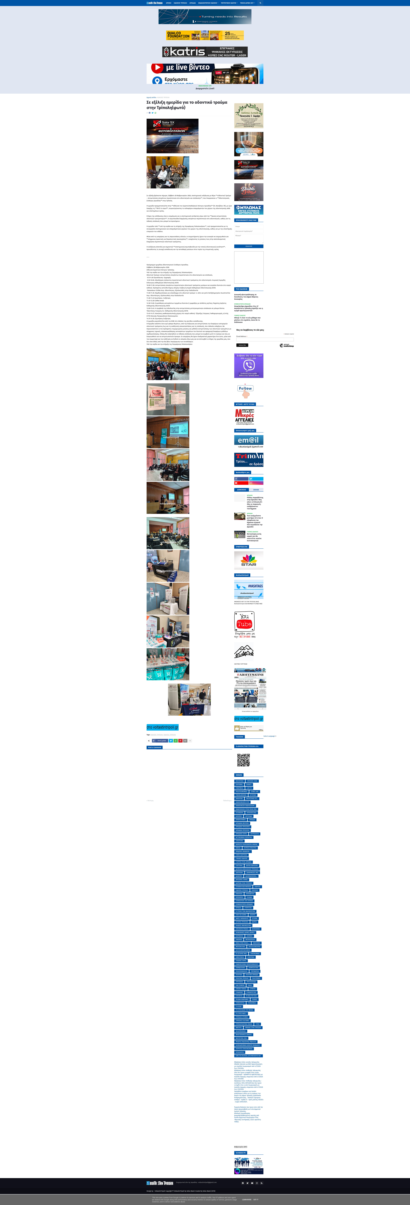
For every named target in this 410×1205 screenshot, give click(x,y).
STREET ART (254, 791)
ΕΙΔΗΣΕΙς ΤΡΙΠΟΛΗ (170, 735)
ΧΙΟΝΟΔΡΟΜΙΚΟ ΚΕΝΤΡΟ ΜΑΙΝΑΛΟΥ (248, 1045)
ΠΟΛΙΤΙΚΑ (239, 975)
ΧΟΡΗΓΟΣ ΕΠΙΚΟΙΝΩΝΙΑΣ (244, 1049)
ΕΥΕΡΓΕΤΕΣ (248, 908)
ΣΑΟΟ (250, 985)
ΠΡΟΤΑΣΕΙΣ (239, 982)
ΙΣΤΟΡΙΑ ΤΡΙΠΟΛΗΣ (242, 922)
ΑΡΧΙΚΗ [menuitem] (168, 3)
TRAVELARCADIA (241, 795)
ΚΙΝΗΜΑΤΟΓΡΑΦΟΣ (242, 929)
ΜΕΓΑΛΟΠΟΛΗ (250, 939)
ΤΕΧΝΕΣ (254, 999)
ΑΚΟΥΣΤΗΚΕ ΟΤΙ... (252, 799)
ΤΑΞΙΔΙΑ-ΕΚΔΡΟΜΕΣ (242, 999)
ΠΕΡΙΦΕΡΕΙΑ (255, 971)
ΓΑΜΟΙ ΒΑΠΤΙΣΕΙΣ (241, 855)
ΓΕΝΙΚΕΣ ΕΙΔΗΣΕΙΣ (241, 858)
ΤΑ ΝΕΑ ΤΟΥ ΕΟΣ (251, 996)
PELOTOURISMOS (241, 791)
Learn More (246, 1200)
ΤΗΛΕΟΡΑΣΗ (252, 1003)
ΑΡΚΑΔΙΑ (252, 820)
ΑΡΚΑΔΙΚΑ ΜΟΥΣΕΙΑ (242, 823)
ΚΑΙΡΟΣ (254, 922)
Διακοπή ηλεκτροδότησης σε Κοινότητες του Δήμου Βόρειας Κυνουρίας (246, 297)
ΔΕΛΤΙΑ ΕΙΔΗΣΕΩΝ (252, 865)
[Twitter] (152, 113)
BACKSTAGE (239, 781)
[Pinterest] (180, 741)
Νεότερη (150, 801)
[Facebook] (149, 113)
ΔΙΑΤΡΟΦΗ (239, 873)
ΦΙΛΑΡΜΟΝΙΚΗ (241, 1031)
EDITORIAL (239, 784)
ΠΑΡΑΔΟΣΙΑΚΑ (240, 968)
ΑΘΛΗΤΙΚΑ (239, 799)
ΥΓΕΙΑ (257, 1024)
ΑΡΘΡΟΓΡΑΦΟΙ (241, 820)
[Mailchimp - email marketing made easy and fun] (286, 347)
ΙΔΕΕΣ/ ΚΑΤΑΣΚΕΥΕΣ (242, 918)
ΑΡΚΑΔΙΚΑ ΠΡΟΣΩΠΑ (242, 830)
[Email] (185, 741)
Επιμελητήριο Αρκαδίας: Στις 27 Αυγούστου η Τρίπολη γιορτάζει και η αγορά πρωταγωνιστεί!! (248, 308)
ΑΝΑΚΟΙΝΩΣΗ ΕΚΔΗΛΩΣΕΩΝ (245, 806)
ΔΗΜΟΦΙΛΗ (241, 490)
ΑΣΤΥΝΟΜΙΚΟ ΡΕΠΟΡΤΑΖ (244, 837)
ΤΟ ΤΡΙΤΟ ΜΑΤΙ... (241, 1013)
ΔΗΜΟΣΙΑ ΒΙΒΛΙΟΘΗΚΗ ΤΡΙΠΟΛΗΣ (247, 869)
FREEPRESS (239, 788)
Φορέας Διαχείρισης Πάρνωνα (246, 1042)
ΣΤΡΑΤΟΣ (253, 989)
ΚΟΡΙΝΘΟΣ (239, 936)
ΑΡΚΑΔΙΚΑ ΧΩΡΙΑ (241, 834)
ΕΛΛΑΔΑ (249, 897)
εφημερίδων (256, 711)
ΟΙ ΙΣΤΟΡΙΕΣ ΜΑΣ (241, 954)
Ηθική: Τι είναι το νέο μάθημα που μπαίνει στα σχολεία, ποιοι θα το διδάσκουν (247, 320)
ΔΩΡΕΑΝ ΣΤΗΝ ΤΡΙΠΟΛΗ (244, 883)
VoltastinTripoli (160, 1191)
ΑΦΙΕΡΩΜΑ (239, 841)
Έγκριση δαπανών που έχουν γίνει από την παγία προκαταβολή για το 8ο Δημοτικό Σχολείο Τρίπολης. (248, 1109)
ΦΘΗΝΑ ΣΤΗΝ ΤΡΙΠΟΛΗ (253, 1028)
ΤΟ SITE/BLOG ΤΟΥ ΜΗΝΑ (244, 1010)
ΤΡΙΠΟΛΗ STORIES (242, 1017)
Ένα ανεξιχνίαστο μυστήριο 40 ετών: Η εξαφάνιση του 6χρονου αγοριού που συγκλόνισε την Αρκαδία (255, 521)
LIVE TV (249, 788)
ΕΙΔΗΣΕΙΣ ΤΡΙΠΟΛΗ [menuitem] (180, 3)
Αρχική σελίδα (151, 97)
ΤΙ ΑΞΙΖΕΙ (238, 1006)
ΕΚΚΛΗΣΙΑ (239, 894)
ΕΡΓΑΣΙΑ (238, 908)
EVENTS (248, 784)
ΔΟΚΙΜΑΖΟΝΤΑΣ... (251, 876)
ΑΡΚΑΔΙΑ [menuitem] (193, 3)
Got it (255, 1200)
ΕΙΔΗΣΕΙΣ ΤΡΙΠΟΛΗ (163, 97)
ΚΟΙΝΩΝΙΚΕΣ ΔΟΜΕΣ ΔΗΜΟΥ (245, 932)
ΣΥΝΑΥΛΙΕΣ (239, 992)
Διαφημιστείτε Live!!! (205, 88)
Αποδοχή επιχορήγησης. (242, 1113)
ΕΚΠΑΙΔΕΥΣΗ (250, 894)
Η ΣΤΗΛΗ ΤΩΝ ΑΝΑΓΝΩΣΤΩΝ (245, 911)
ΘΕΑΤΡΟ (252, 915)
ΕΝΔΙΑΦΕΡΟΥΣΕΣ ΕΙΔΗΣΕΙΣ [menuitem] (207, 3)
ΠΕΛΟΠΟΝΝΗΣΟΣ (241, 971)
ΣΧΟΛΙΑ (256, 490)
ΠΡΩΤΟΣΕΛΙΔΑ (251, 982)
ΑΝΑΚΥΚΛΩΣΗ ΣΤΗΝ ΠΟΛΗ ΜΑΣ (246, 809)
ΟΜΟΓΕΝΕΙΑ (240, 957)
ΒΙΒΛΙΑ (238, 848)
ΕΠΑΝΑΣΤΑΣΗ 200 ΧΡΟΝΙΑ (244, 901)
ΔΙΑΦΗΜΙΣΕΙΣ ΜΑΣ (252, 873)
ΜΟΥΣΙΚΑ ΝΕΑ (240, 946)
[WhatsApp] (155, 113)
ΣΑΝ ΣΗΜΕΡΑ (240, 985)
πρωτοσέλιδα (246, 711)
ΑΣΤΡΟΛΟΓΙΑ (254, 834)
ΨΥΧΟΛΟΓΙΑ (240, 1052)
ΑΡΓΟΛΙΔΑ (248, 816)
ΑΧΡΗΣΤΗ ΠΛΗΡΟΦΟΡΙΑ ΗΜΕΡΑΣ (246, 844)
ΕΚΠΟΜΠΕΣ (239, 897)
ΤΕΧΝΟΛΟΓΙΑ (240, 1003)
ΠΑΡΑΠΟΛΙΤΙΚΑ (253, 968)
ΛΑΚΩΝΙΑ (239, 939)
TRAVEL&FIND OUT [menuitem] (246, 3)
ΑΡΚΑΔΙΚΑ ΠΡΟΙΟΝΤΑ (243, 827)
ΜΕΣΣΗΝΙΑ (256, 943)
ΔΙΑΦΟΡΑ (239, 876)
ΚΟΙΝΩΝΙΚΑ (256, 929)
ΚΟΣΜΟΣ (249, 936)
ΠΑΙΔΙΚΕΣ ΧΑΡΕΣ (241, 961)
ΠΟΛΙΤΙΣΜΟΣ (256, 978)
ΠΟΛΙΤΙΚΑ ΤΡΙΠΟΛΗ (242, 978)
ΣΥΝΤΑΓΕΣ (239, 996)
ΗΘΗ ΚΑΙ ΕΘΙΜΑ (241, 915)
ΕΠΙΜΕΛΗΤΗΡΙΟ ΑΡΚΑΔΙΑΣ (244, 904)
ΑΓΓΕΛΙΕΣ (253, 795)
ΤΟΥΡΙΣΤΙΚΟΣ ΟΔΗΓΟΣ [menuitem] (228, 3)
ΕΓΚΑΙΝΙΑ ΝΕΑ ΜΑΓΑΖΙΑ (243, 887)
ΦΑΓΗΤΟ (239, 1028)
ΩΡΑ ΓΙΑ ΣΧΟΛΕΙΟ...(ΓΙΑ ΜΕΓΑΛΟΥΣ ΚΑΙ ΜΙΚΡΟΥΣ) (248, 1056)
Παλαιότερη (227, 801)
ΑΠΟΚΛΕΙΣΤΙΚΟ (251, 813)
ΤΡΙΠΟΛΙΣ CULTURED (242, 1020)
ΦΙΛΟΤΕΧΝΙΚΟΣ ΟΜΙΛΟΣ (244, 1035)
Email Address (241, 336)
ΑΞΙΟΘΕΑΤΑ (239, 813)
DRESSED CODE (252, 781)
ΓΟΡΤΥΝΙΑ (239, 865)
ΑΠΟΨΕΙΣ (239, 816)
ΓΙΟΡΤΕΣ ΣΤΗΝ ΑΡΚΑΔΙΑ (243, 862)
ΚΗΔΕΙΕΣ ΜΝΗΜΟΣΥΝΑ (243, 925)
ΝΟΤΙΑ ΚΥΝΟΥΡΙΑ (254, 946)
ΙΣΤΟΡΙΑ (254, 918)
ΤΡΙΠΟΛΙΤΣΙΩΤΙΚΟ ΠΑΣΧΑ (244, 1024)
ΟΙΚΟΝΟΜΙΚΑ (254, 954)
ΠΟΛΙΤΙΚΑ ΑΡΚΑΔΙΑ (252, 975)
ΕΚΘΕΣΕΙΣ (255, 890)
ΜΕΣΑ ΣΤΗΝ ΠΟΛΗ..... (242, 943)
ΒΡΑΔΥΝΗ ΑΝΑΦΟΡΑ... (243, 851)
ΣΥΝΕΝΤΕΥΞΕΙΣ (251, 992)
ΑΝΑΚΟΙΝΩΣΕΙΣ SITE (242, 802)
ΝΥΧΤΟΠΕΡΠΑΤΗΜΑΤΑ (243, 950)
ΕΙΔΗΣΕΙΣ (257, 887)
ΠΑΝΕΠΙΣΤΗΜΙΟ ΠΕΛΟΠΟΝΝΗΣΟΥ (247, 964)
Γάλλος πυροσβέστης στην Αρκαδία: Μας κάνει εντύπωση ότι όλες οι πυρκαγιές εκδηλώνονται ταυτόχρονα (255, 503)
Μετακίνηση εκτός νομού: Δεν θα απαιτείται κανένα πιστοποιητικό (254, 537)
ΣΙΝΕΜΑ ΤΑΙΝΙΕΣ (241, 989)
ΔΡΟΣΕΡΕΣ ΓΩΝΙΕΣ (242, 880)
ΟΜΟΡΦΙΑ (250, 957)
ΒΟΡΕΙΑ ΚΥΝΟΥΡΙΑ (250, 848)
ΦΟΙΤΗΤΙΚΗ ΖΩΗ (241, 1038)
